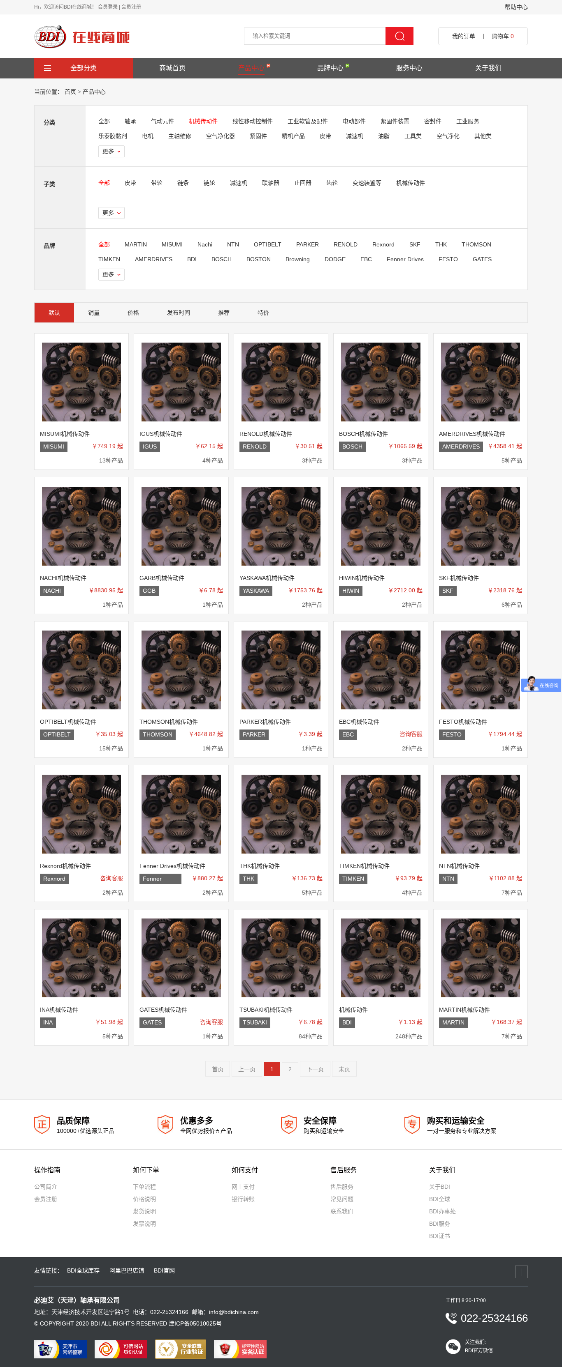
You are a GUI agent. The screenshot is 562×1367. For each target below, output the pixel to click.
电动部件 (354, 121)
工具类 (413, 136)
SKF (414, 244)
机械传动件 (203, 121)
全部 (104, 121)
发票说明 (144, 1223)
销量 (94, 312)
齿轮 (332, 183)
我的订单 (463, 36)
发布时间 (178, 312)
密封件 (432, 121)
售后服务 (341, 1186)
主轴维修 (179, 136)
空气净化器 (220, 136)
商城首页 (172, 67)
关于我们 (488, 67)
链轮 (209, 183)
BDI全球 (439, 1199)
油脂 (384, 136)
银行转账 (243, 1199)
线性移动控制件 (252, 121)
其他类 (483, 136)
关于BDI (439, 1186)
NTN (233, 244)
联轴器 (270, 183)
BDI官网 (164, 1270)
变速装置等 (367, 183)
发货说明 (144, 1211)
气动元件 (162, 121)
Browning (298, 259)
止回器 (302, 183)
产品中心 (251, 67)
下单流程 (144, 1186)
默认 (54, 312)
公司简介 (45, 1186)
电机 (147, 136)
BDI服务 (439, 1223)
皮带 (325, 136)
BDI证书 (439, 1236)
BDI (192, 259)
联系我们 (341, 1211)
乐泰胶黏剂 (112, 136)
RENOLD (346, 244)
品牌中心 (330, 67)
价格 (133, 312)
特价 (263, 312)
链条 (183, 183)
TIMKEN (109, 259)
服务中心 (409, 67)
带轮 (157, 183)
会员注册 (131, 7)
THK (441, 244)
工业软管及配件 (308, 121)
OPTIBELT (267, 244)
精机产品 (293, 136)
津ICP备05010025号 (195, 1323)
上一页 (246, 1069)
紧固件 (258, 136)
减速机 (354, 136)
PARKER (307, 244)
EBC (366, 259)
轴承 (130, 121)
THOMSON (476, 244)
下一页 (315, 1069)
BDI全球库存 (83, 1270)
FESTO (448, 259)
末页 (344, 1069)
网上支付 (243, 1186)
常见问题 (341, 1199)
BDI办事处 (442, 1211)
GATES (482, 259)
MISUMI (172, 244)
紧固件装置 (395, 121)
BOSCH (221, 259)
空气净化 (448, 136)
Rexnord (383, 244)
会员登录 (108, 7)
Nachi (204, 244)
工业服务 (467, 121)
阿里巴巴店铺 (126, 1270)
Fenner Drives (405, 259)
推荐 (224, 312)
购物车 (503, 36)
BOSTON (258, 259)
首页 (70, 91)
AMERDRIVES (153, 259)
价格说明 (144, 1199)
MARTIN (136, 244)
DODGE (335, 259)
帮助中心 (516, 7)
